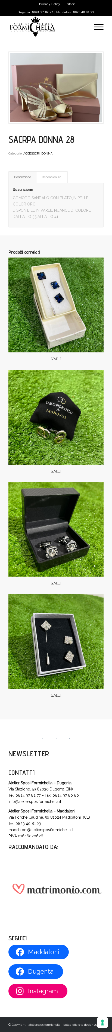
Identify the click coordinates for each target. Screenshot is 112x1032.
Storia (71, 4)
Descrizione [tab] (22, 177)
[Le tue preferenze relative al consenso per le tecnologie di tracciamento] (102, 1022)
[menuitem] (49, 4)
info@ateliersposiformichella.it (34, 801)
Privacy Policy (49, 4)
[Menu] (96, 27)
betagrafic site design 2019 (82, 1025)
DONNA (46, 153)
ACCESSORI (31, 153)
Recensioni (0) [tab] (52, 177)
